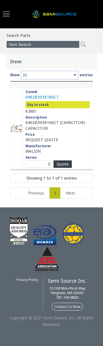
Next (70, 193)
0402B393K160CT (42, 97)
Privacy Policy (27, 279)
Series (31, 157)
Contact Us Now (67, 306)
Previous (36, 193)
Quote (63, 164)
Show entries (51, 74)
